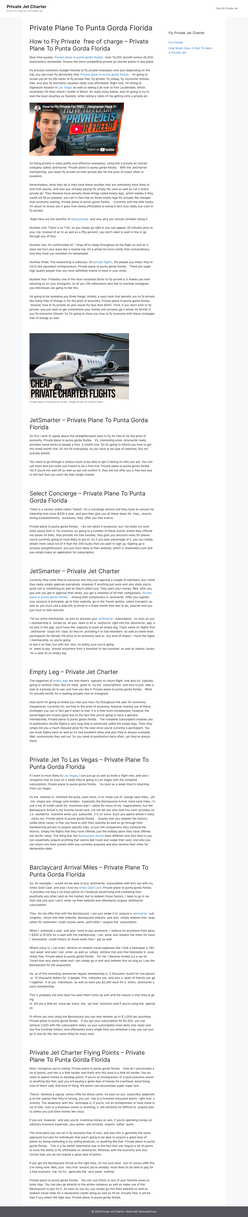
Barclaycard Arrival (91, 835)
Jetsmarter (140, 913)
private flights (103, 262)
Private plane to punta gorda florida (78, 57)
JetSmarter (105, 618)
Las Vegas (65, 87)
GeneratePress (148, 1211)
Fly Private (176, 42)
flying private (79, 219)
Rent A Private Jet (227, 8)
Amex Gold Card (90, 887)
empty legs (60, 680)
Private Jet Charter (26, 6)
